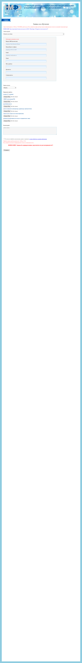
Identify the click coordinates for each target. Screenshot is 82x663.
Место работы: (9, 63)
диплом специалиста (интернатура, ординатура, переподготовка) (17, 108)
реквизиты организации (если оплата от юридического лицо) (16, 118)
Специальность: (9, 75)
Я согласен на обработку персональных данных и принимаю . (26, 139)
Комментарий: (6, 125)
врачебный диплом (7, 104)
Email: (7, 52)
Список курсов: (6, 31)
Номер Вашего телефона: (11, 47)
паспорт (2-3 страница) (8, 94)
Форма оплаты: (6, 85)
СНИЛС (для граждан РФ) (9, 99)
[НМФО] (41, 16)
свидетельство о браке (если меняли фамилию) (13, 113)
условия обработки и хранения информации (38, 139)
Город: (7, 58)
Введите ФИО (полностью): (12, 41)
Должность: (8, 69)
